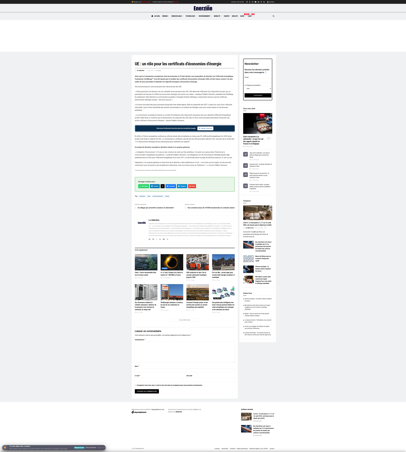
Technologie (190, 16)
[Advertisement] (203, 36)
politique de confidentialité (201, 449)
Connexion (271, 2)
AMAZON (179, 412)
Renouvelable (177, 16)
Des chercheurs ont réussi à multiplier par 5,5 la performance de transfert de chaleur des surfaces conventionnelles (263, 246)
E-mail (138, 376)
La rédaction (140, 70)
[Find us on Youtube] (255, 2)
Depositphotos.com (157, 409)
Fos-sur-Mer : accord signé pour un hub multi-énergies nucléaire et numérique (223, 275)
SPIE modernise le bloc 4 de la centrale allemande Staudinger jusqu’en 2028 (196, 275)
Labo (250, 16)
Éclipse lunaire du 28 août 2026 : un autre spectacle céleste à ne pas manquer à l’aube (259, 175)
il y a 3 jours (139, 278)
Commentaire (140, 340)
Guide (243, 16)
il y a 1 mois (191, 280)
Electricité (139, 268)
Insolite (235, 16)
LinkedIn (155, 186)
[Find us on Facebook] (247, 2)
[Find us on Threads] (261, 2)
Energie (165, 16)
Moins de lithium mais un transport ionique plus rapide (263, 258)
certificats (142, 196)
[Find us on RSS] (264, 2)
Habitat (227, 16)
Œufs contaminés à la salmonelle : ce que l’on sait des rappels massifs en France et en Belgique (253, 140)
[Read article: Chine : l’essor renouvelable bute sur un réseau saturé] (146, 262)
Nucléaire (217, 268)
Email (193, 186)
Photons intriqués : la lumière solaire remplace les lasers (263, 269)
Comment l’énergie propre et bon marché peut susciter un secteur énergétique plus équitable (197, 304)
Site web (189, 376)
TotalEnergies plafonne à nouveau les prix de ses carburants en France (172, 304)
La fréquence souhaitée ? (253, 85)
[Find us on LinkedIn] (258, 2)
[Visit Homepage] (203, 8)
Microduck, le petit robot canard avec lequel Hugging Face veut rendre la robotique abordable (257, 307)
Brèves (247, 218)
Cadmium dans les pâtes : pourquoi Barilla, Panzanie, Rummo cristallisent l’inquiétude (260, 186)
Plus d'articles (184, 320)
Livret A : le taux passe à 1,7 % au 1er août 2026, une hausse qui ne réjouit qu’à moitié (263, 416)
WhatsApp (144, 186)
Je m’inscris (263, 446)
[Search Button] (273, 16)
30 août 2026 (259, 228)
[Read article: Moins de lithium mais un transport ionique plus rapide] (248, 259)
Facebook (171, 186)
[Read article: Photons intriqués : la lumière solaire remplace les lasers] (248, 269)
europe (167, 196)
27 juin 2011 (150, 70)
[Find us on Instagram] (252, 2)
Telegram (183, 186)
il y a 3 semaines (166, 278)
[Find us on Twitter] (249, 2)
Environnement (204, 16)
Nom (137, 366)
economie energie (158, 196)
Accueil (157, 16)
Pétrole (164, 298)
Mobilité (217, 16)
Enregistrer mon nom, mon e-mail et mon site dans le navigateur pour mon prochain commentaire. (170, 385)
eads (148, 196)
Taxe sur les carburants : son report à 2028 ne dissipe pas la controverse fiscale (260, 155)
